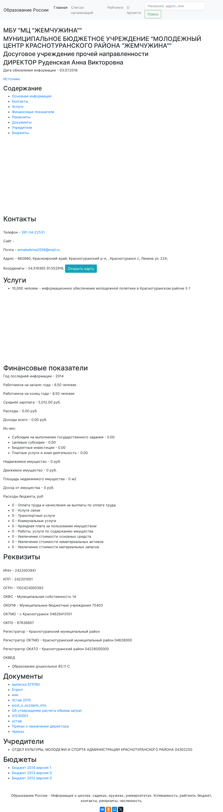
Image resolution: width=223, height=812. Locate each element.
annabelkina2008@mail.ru (38, 249)
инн (15, 695)
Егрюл (17, 689)
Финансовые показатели (33, 112)
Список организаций (82, 10)
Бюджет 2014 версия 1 (31, 767)
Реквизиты (21, 117)
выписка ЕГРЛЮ (26, 684)
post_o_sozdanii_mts (29, 705)
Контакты (20, 101)
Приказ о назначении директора (40, 726)
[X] (120, 809)
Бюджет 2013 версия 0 (32, 773)
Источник (11, 79)
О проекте (134, 10)
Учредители (22, 127)
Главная (61, 7)
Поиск (152, 14)
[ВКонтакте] (102, 809)
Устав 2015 (21, 700)
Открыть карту (81, 268)
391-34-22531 (33, 232)
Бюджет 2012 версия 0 (32, 778)
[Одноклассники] (108, 809)
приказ (18, 731)
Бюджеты (20, 133)
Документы (22, 122)
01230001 (20, 716)
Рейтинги (115, 7)
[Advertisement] (111, 178)
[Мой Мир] (114, 809)
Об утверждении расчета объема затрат (47, 710)
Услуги (18, 106)
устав (17, 721)
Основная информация (31, 96)
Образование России (26, 10)
